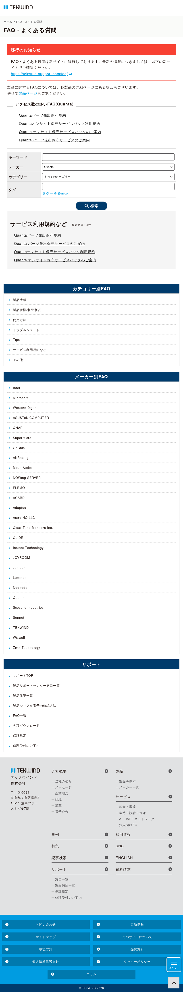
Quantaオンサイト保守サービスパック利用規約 (59, 123)
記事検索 (59, 857)
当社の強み (63, 781)
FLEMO (19, 487)
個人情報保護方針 (45, 961)
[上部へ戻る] (173, 982)
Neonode (20, 587)
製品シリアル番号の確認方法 (34, 705)
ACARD (19, 497)
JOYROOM (21, 557)
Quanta (19, 597)
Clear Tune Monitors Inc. (33, 527)
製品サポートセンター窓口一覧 (36, 685)
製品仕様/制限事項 (27, 309)
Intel (16, 388)
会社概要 (59, 771)
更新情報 (137, 924)
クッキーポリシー (137, 961)
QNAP (18, 427)
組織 (58, 799)
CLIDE (18, 537)
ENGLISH (124, 857)
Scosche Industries (28, 607)
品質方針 (137, 949)
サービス (123, 796)
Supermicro (22, 437)
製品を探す (127, 781)
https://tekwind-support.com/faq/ (39, 73)
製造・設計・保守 (132, 813)
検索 (94, 206)
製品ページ (28, 93)
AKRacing (21, 457)
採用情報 (123, 834)
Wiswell (19, 637)
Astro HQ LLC (24, 517)
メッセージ (63, 787)
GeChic (19, 447)
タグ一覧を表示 (55, 193)
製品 (119, 771)
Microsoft (20, 398)
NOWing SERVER (27, 477)
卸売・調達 (127, 806)
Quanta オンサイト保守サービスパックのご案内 (60, 131)
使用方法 (19, 320)
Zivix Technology (26, 647)
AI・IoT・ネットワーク (136, 819)
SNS (120, 845)
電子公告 (62, 811)
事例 (55, 834)
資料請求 (123, 869)
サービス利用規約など (29, 349)
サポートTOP (23, 675)
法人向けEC (128, 825)
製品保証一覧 (23, 695)
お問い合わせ (46, 924)
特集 (55, 845)
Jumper (19, 567)
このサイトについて (137, 936)
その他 (18, 359)
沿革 (58, 805)
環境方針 (45, 949)
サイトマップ (46, 936)
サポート (59, 869)
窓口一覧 (62, 879)
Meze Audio (22, 467)
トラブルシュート (26, 330)
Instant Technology (28, 547)
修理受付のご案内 (26, 745)
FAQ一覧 (20, 715)
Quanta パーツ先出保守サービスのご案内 (54, 139)
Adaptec (19, 507)
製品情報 (19, 299)
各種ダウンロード (26, 725)
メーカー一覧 (129, 787)
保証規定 (19, 735)
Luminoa (20, 577)
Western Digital (25, 407)
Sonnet (18, 617)
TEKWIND (21, 627)
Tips (16, 339)
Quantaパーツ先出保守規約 (42, 115)
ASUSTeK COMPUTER (31, 417)
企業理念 (62, 793)
